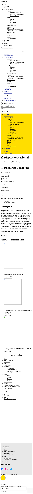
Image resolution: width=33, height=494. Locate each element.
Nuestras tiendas (8, 8)
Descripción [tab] (7, 201)
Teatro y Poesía (11, 32)
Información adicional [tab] (9, 202)
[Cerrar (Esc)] (6, 491)
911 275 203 (7, 98)
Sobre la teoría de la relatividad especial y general (17, 348)
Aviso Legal (7, 453)
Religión (9, 34)
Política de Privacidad (9, 451)
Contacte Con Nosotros (10, 459)
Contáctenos (7, 42)
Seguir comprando (6, 488)
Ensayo (9, 17)
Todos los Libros (8, 9)
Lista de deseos (8, 45)
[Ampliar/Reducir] (1, 491)
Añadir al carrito (5, 190)
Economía (13, 22)
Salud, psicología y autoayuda (15, 29)
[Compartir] (4, 491)
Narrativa (9, 11)
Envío (5, 450)
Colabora (6, 6)
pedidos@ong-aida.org (10, 100)
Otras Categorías (11, 38)
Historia (12, 21)
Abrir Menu (7, 96)
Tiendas (6, 461)
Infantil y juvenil (11, 25)
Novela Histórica (14, 16)
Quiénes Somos (8, 456)
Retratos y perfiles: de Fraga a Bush (13, 274)
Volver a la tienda (16, 486)
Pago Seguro (7, 458)
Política (12, 19)
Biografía (9, 35)
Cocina (8, 37)
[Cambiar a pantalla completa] (3, 491)
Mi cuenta (6, 43)
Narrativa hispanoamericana (17, 14)
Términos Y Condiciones (10, 455)
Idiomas (9, 27)
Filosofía (12, 24)
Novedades (7, 40)
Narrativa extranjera (15, 12)
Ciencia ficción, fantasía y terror (15, 30)
